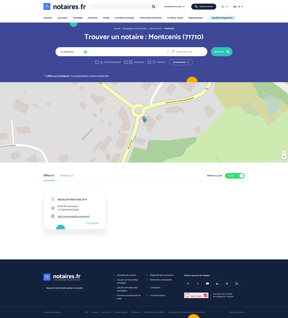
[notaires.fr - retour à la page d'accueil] (65, 6)
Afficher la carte (214, 175)
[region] (123, 7)
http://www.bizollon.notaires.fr (74, 216)
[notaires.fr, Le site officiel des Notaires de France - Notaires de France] (74, 277)
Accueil (117, 28)
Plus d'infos (92, 222)
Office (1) (49, 175)
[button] (174, 7)
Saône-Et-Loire (155, 28)
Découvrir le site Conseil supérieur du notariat (64, 288)
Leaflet (269, 161)
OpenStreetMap (277, 161)
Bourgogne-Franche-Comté (134, 28)
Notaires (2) (67, 175)
